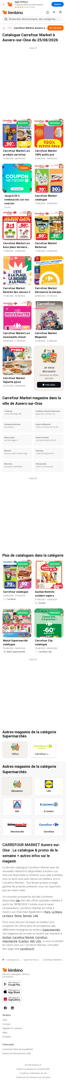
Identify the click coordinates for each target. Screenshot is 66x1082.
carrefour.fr (27, 948)
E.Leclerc (24, 941)
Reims (18, 915)
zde (18, 900)
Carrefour (41, 937)
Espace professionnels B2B (16, 1053)
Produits (6, 1036)
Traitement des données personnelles (33, 1077)
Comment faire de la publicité (17, 1049)
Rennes (27, 915)
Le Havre (7, 915)
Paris (47, 912)
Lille (35, 915)
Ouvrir (57, 4)
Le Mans (57, 912)
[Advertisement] (33, 82)
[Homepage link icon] (3, 959)
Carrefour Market (23, 937)
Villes (5, 1032)
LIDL (38, 941)
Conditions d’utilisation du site (33, 1073)
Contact (6, 1024)
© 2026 (33, 1065)
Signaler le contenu (12, 1028)
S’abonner (57, 28)
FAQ (4, 1019)
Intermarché (9, 941)
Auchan (6, 937)
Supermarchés (51, 929)
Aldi (32, 941)
